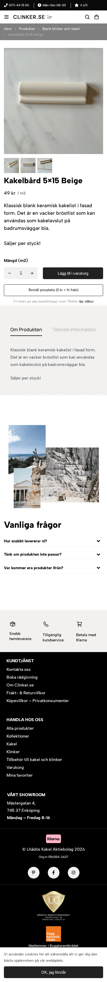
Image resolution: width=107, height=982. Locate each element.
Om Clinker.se (20, 685)
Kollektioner (17, 736)
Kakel (11, 743)
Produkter (27, 29)
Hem (8, 29)
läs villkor (86, 301)
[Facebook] (53, 873)
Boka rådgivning (22, 677)
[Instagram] (73, 873)
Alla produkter (20, 728)
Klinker (13, 751)
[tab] (26, 329)
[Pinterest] (33, 873)
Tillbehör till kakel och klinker (34, 759)
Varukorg (15, 767)
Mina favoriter (19, 775)
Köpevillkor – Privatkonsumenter (37, 700)
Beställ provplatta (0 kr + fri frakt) (53, 290)
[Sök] (87, 17)
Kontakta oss (18, 669)
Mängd (10, 260)
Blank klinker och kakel (61, 29)
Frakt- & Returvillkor (25, 692)
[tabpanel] (53, 364)
